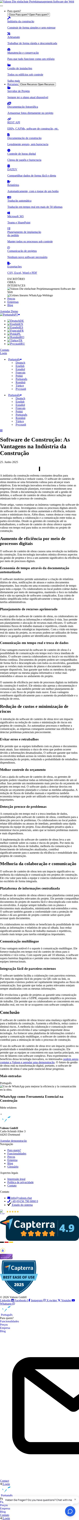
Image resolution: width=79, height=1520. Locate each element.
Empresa (5, 1327)
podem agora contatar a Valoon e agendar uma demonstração (39, 1061)
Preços (4, 1324)
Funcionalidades (9, 1321)
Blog (3, 1331)
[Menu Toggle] (1, 5)
